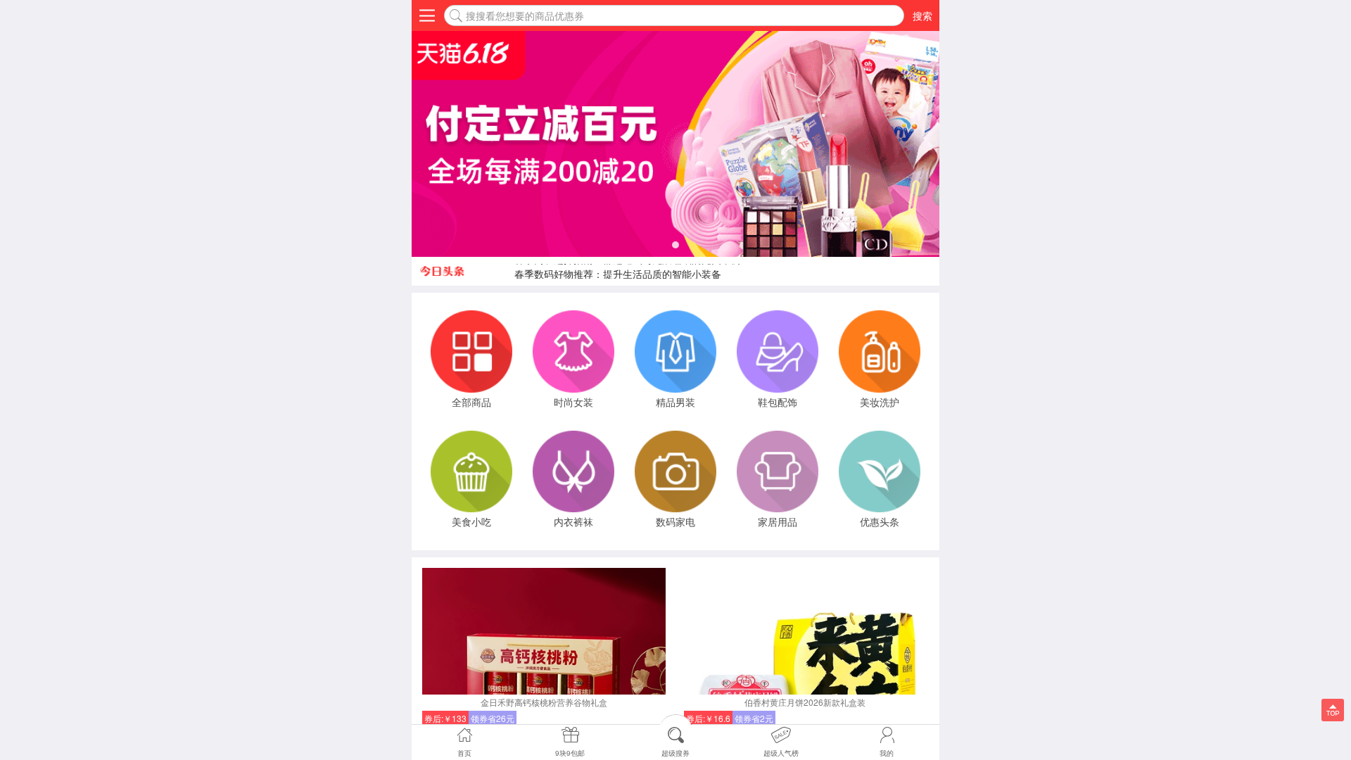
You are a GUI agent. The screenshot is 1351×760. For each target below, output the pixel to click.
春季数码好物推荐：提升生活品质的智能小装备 (617, 271)
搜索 (922, 15)
